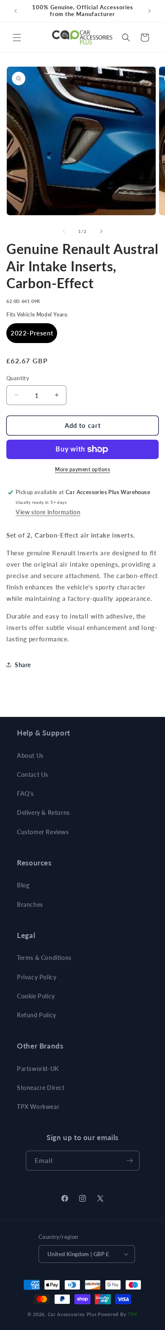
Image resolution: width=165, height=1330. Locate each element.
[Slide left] (64, 231)
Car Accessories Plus (72, 1314)
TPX (133, 1314)
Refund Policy (36, 1015)
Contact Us (32, 774)
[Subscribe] (130, 1161)
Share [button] (23, 664)
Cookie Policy (36, 996)
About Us (30, 755)
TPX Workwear (38, 1106)
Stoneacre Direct (41, 1087)
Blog (23, 885)
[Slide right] (101, 231)
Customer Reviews (43, 831)
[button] (17, 37)
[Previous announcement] (15, 11)
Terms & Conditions (44, 957)
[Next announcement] (149, 11)
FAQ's (25, 793)
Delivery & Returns (43, 812)
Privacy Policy (36, 977)
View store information (48, 512)
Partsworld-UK (38, 1068)
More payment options (82, 469)
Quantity (17, 378)
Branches (30, 904)
